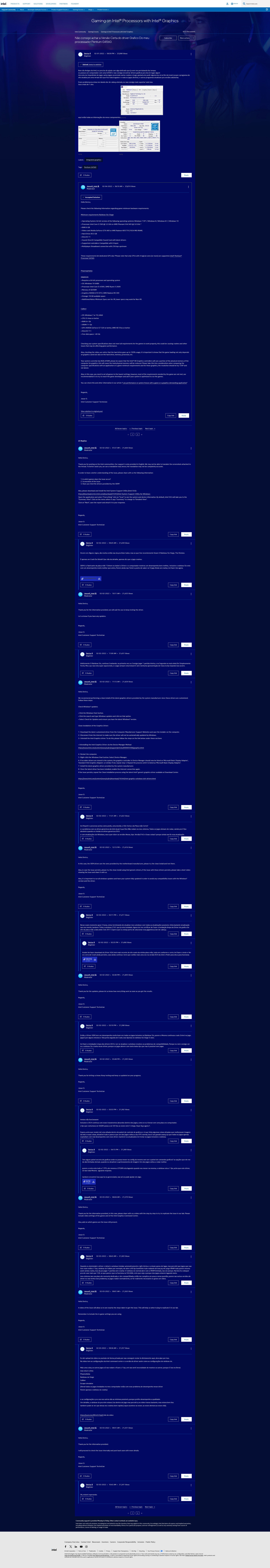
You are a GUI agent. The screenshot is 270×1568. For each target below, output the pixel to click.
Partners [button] (64, 4)
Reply (186, 175)
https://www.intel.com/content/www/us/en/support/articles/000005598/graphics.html (111, 748)
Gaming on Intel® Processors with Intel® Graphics (117, 31)
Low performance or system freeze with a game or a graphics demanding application (155, 383)
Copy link (170, 415)
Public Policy (150, 1542)
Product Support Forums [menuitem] (59, 9)
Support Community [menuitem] (9, 9)
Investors (105, 1542)
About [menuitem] (22, 9)
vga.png (89, 958)
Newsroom (96, 1542)
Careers (113, 1542)
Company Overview (72, 1542)
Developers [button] (51, 4)
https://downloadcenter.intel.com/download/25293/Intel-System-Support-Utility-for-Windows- (114, 494)
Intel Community (80, 31)
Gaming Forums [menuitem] (78, 9)
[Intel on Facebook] (65, 1547)
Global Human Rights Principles (194, 1555)
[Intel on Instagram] (86, 1547)
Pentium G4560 (90, 167)
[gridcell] (135, 71)
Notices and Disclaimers (102, 1555)
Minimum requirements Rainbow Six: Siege (97, 214)
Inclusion (141, 1542)
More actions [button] (185, 38)
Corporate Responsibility (126, 1542)
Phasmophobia (86, 271)
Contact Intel (86, 1542)
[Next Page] (141, 434)
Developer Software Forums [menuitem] (37, 9)
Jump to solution (92, 64)
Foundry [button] (75, 4)
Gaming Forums (93, 31)
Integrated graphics (93, 160)
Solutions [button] (38, 4)
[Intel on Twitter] (71, 1547)
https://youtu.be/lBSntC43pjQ (91, 1415)
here (136, 1520)
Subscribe (168, 38)
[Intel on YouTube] (81, 1547)
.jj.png (88, 1181)
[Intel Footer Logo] (54, 1549)
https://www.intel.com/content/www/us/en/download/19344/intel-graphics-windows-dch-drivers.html (117, 778)
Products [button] (15, 4)
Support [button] (26, 4)
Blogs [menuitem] (90, 9)
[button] (190, 54)
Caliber (83, 308)
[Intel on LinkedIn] (76, 1547)
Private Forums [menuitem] (102, 9)
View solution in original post (92, 411)
